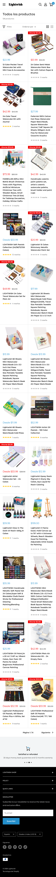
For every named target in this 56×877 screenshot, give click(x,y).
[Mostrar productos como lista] (52, 26)
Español (7, 834)
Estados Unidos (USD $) (27, 834)
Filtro (9, 27)
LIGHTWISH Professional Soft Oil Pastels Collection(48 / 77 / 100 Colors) (42, 715)
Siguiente (45, 732)
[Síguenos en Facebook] (5, 847)
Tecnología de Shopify (11, 871)
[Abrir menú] (4, 4)
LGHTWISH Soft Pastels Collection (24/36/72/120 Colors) (14, 247)
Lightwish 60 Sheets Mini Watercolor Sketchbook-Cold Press (13, 430)
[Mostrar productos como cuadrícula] (47, 26)
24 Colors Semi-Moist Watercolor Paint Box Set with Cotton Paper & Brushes (42, 68)
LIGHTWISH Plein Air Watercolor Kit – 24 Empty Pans (40, 656)
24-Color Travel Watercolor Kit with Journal (12, 119)
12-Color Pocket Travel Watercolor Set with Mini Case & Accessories (14, 67)
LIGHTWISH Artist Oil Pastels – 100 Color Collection (40, 430)
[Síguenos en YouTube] (20, 847)
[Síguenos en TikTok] (25, 847)
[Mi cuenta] (45, 4)
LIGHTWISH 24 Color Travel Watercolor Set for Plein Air (14, 296)
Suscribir (11, 821)
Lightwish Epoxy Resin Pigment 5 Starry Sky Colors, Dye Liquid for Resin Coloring (41, 480)
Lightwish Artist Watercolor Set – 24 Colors (12, 479)
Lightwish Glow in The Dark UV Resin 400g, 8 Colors (13, 530)
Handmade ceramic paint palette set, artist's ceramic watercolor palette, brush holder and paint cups (41, 186)
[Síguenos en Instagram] (10, 847)
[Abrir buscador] (40, 4)
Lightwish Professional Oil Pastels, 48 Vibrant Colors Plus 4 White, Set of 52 (14, 715)
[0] (51, 4)
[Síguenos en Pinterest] (15, 847)
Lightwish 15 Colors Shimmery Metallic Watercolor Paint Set (40, 247)
